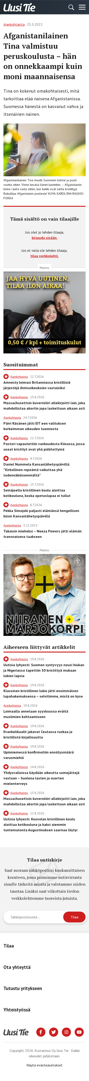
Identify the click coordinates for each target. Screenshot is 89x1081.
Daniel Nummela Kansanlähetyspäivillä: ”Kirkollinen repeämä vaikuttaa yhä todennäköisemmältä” (36, 469)
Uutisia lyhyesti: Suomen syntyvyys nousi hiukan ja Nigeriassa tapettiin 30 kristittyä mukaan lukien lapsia (43, 670)
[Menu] (82, 7)
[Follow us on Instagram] (66, 1031)
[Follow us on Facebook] (40, 1031)
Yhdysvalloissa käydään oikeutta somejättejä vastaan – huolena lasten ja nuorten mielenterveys (41, 778)
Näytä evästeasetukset (44, 1065)
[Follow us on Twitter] (53, 1031)
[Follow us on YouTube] (79, 1031)
